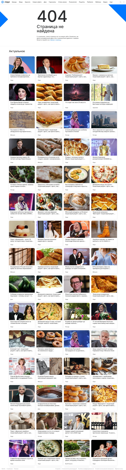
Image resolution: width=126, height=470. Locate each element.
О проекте (57, 468)
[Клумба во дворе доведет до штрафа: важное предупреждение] (77, 316)
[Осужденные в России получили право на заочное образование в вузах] (22, 261)
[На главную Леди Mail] (7, 2)
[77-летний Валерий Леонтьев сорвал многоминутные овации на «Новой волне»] (104, 316)
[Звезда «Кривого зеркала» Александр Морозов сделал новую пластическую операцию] (77, 233)
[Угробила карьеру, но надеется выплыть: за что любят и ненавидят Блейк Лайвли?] (104, 233)
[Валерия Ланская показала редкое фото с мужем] (49, 233)
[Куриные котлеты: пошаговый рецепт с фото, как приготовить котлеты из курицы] (49, 261)
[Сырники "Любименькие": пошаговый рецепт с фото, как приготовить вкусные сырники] (77, 69)
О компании (10, 468)
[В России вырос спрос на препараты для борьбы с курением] (104, 261)
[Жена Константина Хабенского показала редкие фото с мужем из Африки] (77, 288)
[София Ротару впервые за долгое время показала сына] (22, 453)
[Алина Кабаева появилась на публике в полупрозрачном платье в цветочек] (22, 69)
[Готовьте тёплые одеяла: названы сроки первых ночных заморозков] (22, 179)
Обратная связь (119, 468)
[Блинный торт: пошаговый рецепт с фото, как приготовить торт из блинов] (22, 343)
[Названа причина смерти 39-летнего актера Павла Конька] (22, 151)
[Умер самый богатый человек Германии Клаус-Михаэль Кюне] (104, 343)
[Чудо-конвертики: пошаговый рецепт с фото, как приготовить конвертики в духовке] (49, 96)
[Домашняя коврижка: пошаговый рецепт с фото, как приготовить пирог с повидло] (49, 288)
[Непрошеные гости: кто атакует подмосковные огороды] (49, 425)
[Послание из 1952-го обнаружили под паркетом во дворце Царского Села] (22, 124)
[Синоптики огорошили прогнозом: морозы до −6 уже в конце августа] (104, 425)
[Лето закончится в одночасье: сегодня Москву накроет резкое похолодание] (104, 124)
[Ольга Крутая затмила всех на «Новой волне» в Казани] (22, 316)
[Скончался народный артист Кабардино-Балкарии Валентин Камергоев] (104, 453)
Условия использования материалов (104, 468)
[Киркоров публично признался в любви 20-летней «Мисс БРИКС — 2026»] (22, 206)
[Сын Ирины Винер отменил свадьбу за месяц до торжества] (22, 96)
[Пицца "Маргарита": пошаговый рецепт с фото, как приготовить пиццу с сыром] (104, 398)
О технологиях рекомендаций (69, 468)
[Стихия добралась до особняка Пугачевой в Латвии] (77, 124)
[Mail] (2, 2)
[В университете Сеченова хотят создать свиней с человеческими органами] (49, 151)
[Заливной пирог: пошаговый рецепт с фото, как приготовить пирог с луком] (49, 124)
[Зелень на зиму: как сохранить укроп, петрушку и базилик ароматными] (77, 453)
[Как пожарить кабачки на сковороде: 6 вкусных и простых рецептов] (77, 179)
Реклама (16, 468)
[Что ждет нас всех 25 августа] (77, 96)
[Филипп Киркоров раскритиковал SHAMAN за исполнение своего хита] (104, 151)
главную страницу (55, 40)
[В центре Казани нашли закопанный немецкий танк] (49, 370)
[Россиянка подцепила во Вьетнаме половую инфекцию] (104, 96)
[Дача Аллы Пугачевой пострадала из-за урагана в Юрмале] (77, 343)
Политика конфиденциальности (86, 468)
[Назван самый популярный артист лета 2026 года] (77, 425)
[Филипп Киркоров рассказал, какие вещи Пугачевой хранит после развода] (22, 398)
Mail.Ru (3, 468)
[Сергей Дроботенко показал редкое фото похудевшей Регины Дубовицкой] (22, 370)
